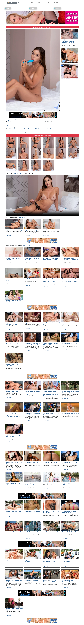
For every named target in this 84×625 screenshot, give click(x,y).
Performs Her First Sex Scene (32, 414)
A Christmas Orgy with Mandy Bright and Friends (32, 393)
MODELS (32, 2)
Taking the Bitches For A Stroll (69, 512)
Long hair (30, 128)
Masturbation (35, 128)
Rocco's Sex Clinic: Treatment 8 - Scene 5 (50, 258)
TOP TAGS (56, 2)
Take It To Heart (37, 323)
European (26, 128)
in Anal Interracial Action (12, 365)
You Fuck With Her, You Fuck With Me (50, 560)
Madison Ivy (9, 531)
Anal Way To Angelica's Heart (32, 258)
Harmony (45, 580)
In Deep (35, 230)
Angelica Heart (11, 120)
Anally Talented (56, 483)
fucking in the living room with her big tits (32, 344)
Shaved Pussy (41, 128)
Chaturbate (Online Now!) (68, 42)
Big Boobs (16, 128)
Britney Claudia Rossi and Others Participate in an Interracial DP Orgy (50, 393)
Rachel (7, 343)
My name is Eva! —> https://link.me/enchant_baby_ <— (14, 415)
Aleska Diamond (47, 343)
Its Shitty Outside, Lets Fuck (68, 581)
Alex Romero (65, 278)
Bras (23, 128)
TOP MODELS (48, 2)
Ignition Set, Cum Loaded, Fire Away (32, 532)
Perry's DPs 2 (36, 511)
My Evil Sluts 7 (55, 531)
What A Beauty (18, 230)
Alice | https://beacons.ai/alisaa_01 (69, 40)
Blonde (20, 128)
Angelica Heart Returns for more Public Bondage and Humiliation (51, 582)
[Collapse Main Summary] (8, 125)
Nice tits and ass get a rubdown (32, 483)
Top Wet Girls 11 (56, 462)
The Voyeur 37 (18, 560)
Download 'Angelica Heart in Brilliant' (42, 27)
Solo (45, 128)
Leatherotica (74, 343)
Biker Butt (35, 580)
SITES (62, 2)
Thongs (48, 128)
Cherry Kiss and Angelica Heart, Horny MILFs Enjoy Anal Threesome (51, 280)
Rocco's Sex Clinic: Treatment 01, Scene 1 (13, 301)
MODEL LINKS (39, 2)
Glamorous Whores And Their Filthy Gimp (50, 344)
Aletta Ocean (46, 560)
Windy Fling (36, 462)
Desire (53, 230)
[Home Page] (8, 2)
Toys (51, 128)
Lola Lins (8, 279)
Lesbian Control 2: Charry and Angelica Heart (70, 392)
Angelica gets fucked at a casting (13, 435)
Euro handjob (18, 511)
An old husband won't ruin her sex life (33, 279)
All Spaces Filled (75, 413)
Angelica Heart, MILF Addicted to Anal (14, 323)
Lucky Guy (17, 391)
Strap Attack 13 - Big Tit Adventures (13, 532)
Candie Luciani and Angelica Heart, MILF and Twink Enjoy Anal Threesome (69, 280)
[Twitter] (11, 2)
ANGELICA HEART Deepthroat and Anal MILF (70, 258)
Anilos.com (11, 128)
